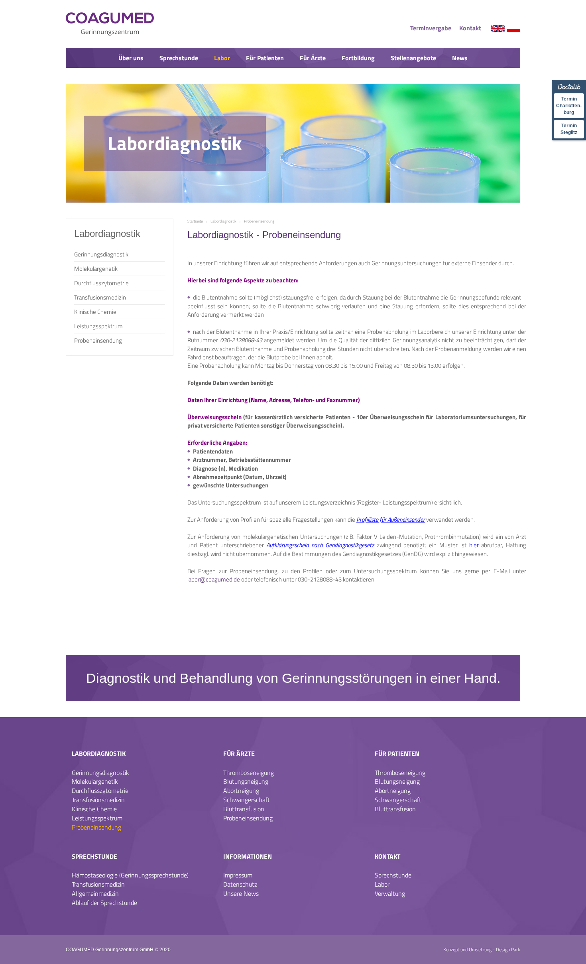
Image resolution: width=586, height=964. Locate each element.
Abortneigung (241, 790)
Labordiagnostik (99, 753)
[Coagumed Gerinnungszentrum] (157, 24)
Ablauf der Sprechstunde (104, 902)
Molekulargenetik (96, 268)
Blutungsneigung (245, 781)
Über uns (131, 58)
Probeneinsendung (98, 340)
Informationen (247, 856)
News (460, 58)
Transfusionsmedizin (100, 297)
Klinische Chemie (95, 311)
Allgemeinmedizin (95, 893)
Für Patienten (265, 58)
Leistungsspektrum (98, 326)
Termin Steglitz (568, 129)
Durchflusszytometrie (101, 283)
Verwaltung (390, 893)
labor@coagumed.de (213, 579)
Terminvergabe (430, 28)
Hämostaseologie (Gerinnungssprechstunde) (130, 875)
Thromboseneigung (248, 772)
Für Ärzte (313, 58)
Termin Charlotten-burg (569, 105)
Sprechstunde (178, 58)
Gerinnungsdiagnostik (101, 254)
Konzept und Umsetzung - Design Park (481, 949)
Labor (222, 58)
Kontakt (470, 28)
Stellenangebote (413, 58)
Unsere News (241, 893)
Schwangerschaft (246, 799)
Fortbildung (358, 58)
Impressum (237, 875)
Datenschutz (240, 884)
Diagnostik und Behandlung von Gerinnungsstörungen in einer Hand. (293, 678)
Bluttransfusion (243, 809)
